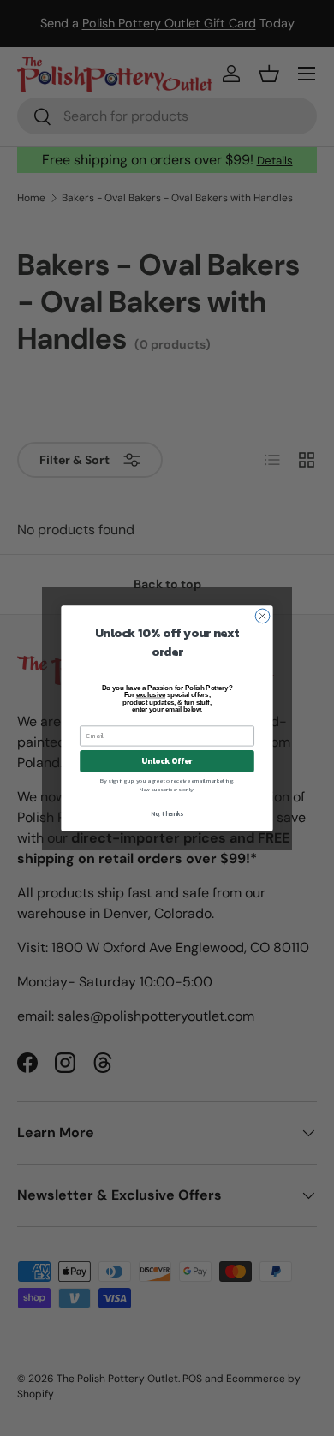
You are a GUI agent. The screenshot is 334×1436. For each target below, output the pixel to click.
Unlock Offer (166, 760)
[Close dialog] (262, 616)
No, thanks (167, 813)
